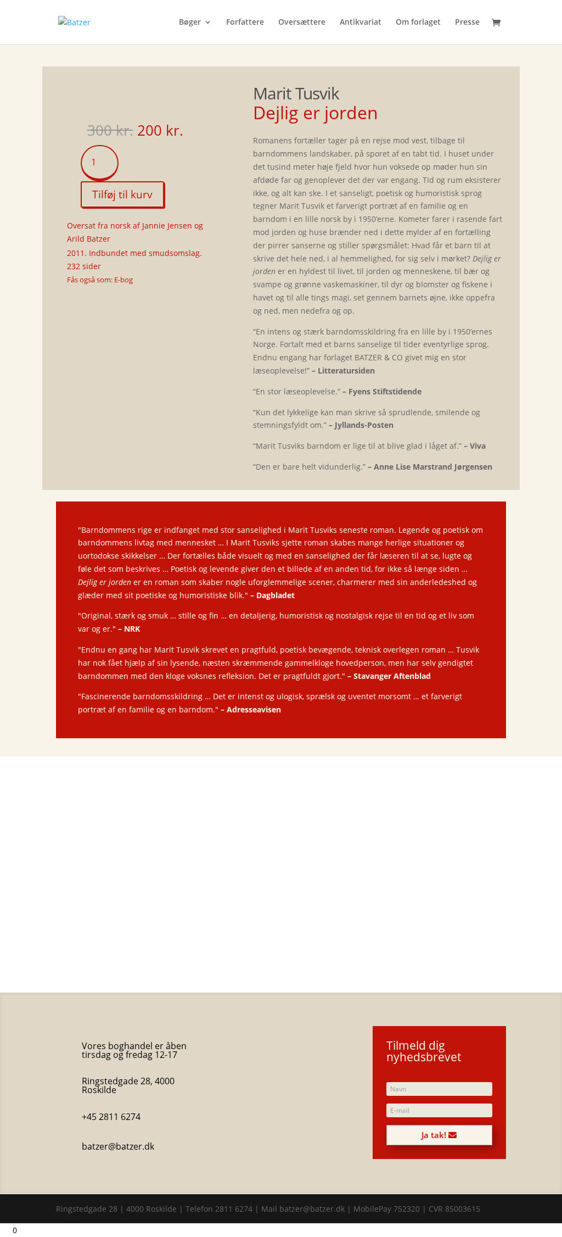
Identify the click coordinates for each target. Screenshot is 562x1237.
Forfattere (245, 22)
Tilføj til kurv (122, 194)
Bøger (190, 22)
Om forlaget (418, 22)
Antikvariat (360, 22)
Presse (467, 22)
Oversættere (301, 22)
